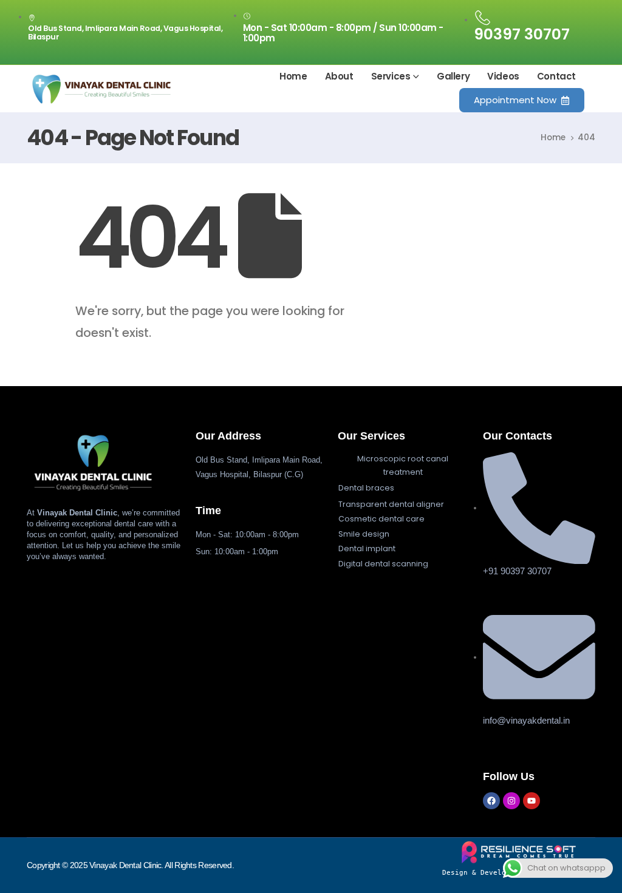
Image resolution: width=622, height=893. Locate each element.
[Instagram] (511, 800)
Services (391, 76)
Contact (556, 76)
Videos (503, 76)
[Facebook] (491, 800)
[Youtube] (531, 800)
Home (293, 76)
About (339, 76)
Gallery (453, 76)
